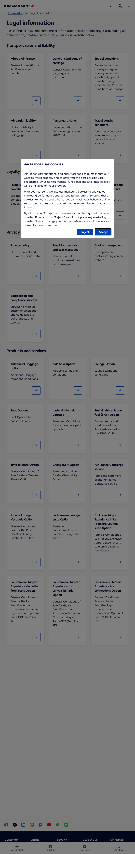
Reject (85, 232)
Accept (103, 232)
